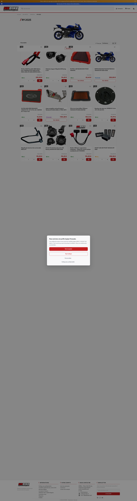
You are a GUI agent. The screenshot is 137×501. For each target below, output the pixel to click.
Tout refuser (68, 254)
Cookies (40, 497)
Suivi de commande (64, 486)
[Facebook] (97, 497)
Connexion (62, 487)
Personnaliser (68, 258)
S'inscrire (108, 493)
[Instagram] (100, 497)
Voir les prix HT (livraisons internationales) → (68, 4)
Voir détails (81, 80)
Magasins (41, 496)
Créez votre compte (65, 489)
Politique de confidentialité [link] (68, 262)
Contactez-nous (42, 494)
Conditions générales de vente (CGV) (47, 487)
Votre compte (66, 482)
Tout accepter (68, 249)
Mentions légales (43, 489)
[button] (119, 8)
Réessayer (68, 48)
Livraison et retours (43, 491)
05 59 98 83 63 (84, 492)
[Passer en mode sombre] (133, 8)
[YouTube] (102, 497)
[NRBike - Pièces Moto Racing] (27, 484)
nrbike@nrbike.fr (85, 493)
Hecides (75, 500)
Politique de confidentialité (45, 486)
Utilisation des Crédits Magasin (46, 492)
